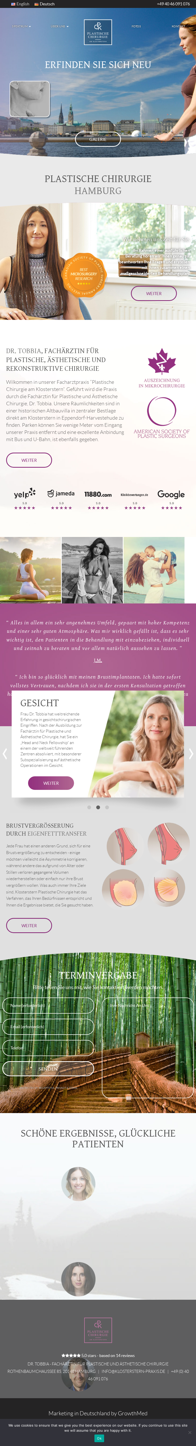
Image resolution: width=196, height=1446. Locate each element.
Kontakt (178, 26)
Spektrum (20, 26)
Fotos (136, 26)
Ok (99, 1438)
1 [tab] (89, 807)
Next (191, 753)
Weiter (154, 293)
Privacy (61, 1087)
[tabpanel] (98, 751)
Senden (48, 1069)
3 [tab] (107, 807)
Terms (72, 1087)
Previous (5, 753)
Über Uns (58, 26)
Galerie (97, 139)
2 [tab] (98, 807)
